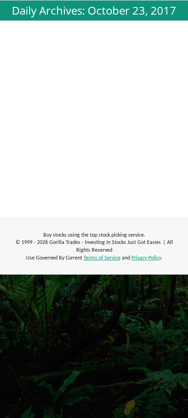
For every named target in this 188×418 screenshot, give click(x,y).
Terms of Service (102, 258)
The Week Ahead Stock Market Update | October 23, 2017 (94, 73)
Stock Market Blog (43, 92)
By (88, 92)
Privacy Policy (146, 258)
